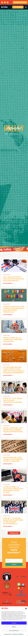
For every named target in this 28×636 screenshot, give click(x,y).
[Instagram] (5, 2)
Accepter (14, 623)
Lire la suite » (8, 283)
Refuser (14, 626)
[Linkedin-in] (8, 2)
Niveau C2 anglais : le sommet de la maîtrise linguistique (12, 339)
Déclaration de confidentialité (17, 634)
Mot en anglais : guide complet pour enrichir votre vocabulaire (13, 459)
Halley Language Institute (11, 133)
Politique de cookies (8, 634)
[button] (26, 608)
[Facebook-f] (2, 2)
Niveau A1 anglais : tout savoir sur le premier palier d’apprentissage (13, 430)
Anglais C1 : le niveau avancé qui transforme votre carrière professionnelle (13, 521)
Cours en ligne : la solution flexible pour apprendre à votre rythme (13, 489)
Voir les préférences (14, 630)
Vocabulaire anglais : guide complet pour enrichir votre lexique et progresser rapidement (14, 370)
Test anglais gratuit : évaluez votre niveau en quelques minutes (13, 279)
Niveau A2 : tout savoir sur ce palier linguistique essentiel (12, 400)
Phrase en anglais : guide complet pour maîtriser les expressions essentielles (14, 309)
